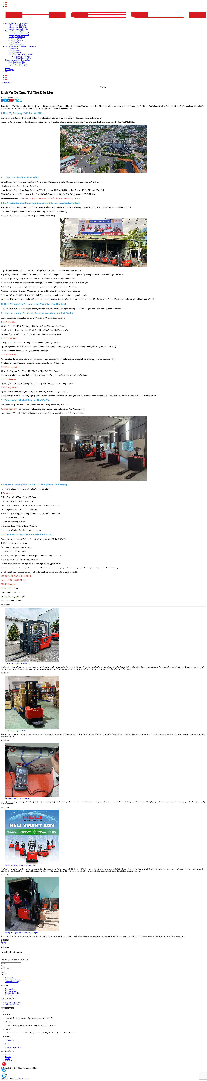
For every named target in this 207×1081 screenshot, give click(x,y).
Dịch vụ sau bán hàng (12, 1002)
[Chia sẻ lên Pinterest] (11, 101)
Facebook (8, 1055)
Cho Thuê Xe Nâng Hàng (18, 66)
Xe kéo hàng (13, 48)
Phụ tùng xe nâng (11, 995)
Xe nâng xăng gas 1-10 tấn (18, 29)
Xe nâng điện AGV (16, 41)
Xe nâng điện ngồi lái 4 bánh (19, 33)
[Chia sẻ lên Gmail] (14, 101)
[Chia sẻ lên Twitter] (5, 101)
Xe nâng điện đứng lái (17, 37)
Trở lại (18, 98)
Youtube (8, 1057)
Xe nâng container (15, 52)
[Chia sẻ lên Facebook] (2, 101)
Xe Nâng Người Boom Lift (23, 56)
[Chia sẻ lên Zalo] (21, 101)
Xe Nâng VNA (14, 42)
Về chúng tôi (9, 978)
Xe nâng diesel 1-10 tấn (17, 25)
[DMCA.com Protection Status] (7, 1009)
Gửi (3, 972)
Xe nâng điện (9, 989)
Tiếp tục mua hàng (7, 1079)
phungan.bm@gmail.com (13, 1047)
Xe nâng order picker (16, 44)
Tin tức (3, 942)
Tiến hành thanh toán (22, 1079)
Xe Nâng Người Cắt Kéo (22, 58)
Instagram (8, 1061)
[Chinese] (6, 6)
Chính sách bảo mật (12, 1004)
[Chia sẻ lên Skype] (18, 101)
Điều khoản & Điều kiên (13, 980)
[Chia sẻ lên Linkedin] (8, 101)
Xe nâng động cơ (11, 991)
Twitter (7, 1059)
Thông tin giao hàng (12, 982)
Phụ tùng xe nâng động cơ (18, 64)
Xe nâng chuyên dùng (12, 993)
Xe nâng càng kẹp (15, 50)
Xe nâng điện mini (15, 39)
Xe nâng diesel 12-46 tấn (18, 27)
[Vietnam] (6, 3)
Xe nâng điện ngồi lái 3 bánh (19, 35)
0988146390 (5, 83)
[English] (6, 4)
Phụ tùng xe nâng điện (17, 62)
